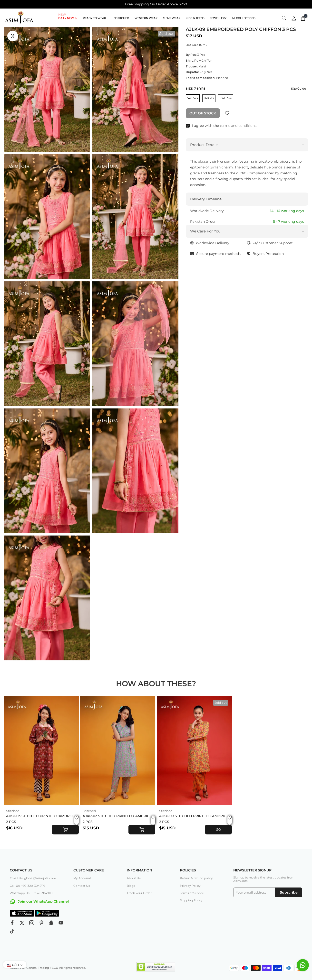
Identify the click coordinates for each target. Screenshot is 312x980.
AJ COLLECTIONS (243, 18)
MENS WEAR (171, 18)
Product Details (204, 144)
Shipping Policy (191, 900)
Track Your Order (139, 893)
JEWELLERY (218, 18)
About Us (134, 878)
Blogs (131, 886)
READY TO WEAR (94, 18)
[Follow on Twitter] (22, 922)
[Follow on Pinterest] (41, 922)
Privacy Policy (190, 886)
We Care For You (205, 231)
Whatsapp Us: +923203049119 (31, 893)
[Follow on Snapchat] (51, 922)
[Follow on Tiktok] (12, 931)
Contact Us (81, 886)
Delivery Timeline (206, 199)
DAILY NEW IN (68, 18)
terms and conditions (238, 125)
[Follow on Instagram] (31, 922)
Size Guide (298, 88)
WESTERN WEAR (146, 18)
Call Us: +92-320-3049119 (27, 886)
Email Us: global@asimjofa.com (33, 878)
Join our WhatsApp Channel (43, 901)
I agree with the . (224, 125)
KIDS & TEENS (195, 18)
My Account (82, 878)
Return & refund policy (196, 878)
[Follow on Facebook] (12, 922)
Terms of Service (192, 893)
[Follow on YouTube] (60, 922)
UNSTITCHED (120, 18)
